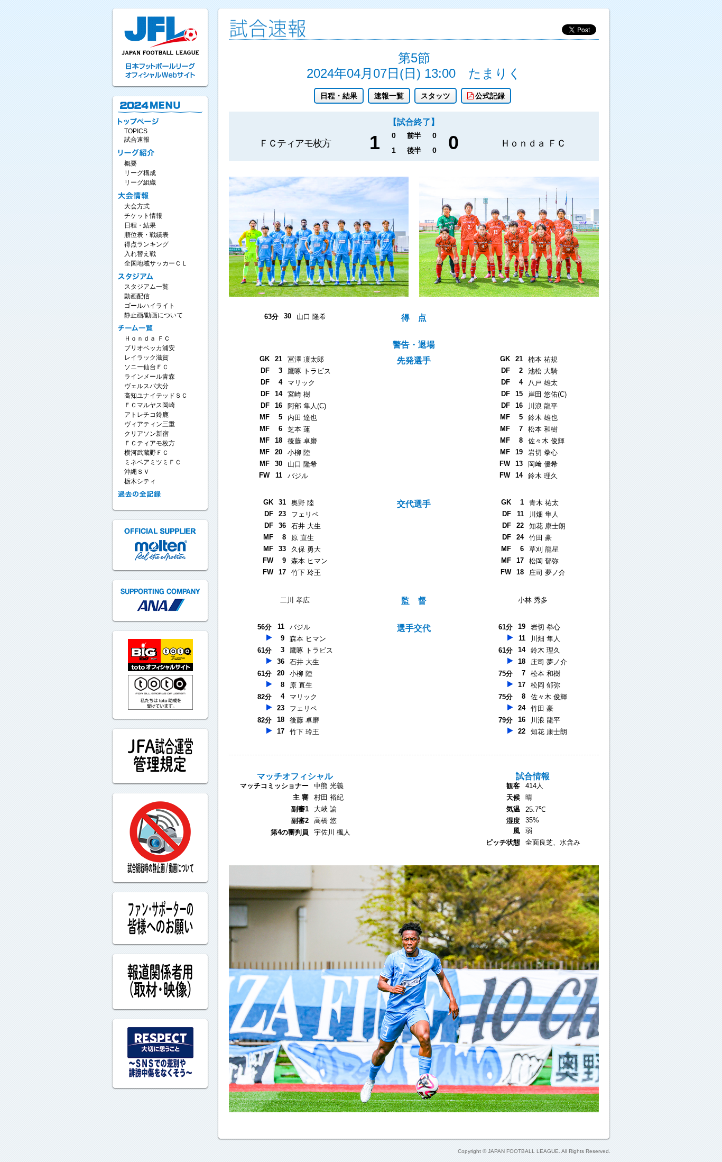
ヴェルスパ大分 (146, 386)
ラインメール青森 (149, 376)
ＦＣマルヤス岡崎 (149, 405)
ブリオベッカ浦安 (149, 348)
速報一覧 (389, 96)
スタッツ (435, 96)
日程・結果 (338, 96)
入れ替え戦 (140, 254)
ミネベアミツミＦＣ (152, 462)
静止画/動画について (153, 315)
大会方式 (137, 206)
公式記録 (490, 96)
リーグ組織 (140, 182)
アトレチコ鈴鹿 (146, 414)
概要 (130, 163)
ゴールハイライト (149, 306)
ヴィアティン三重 (149, 424)
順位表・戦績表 (146, 235)
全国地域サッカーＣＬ (156, 263)
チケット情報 (143, 216)
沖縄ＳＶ (137, 472)
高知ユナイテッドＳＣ (156, 395)
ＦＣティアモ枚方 (149, 443)
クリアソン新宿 (146, 434)
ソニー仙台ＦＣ (146, 367)
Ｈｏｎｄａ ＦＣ (147, 338)
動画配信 (137, 296)
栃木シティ (140, 481)
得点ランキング (146, 244)
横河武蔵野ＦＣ (146, 453)
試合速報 (137, 139)
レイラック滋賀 (146, 357)
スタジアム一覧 (146, 286)
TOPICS (135, 131)
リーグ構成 (140, 173)
